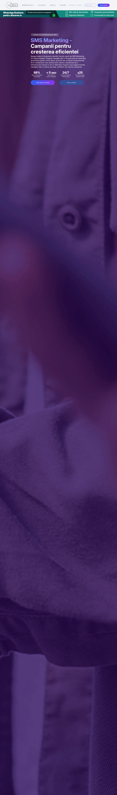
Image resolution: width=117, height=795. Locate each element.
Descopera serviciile (42, 82)
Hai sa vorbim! (71, 82)
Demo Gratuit (103, 5)
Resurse (90, 5)
